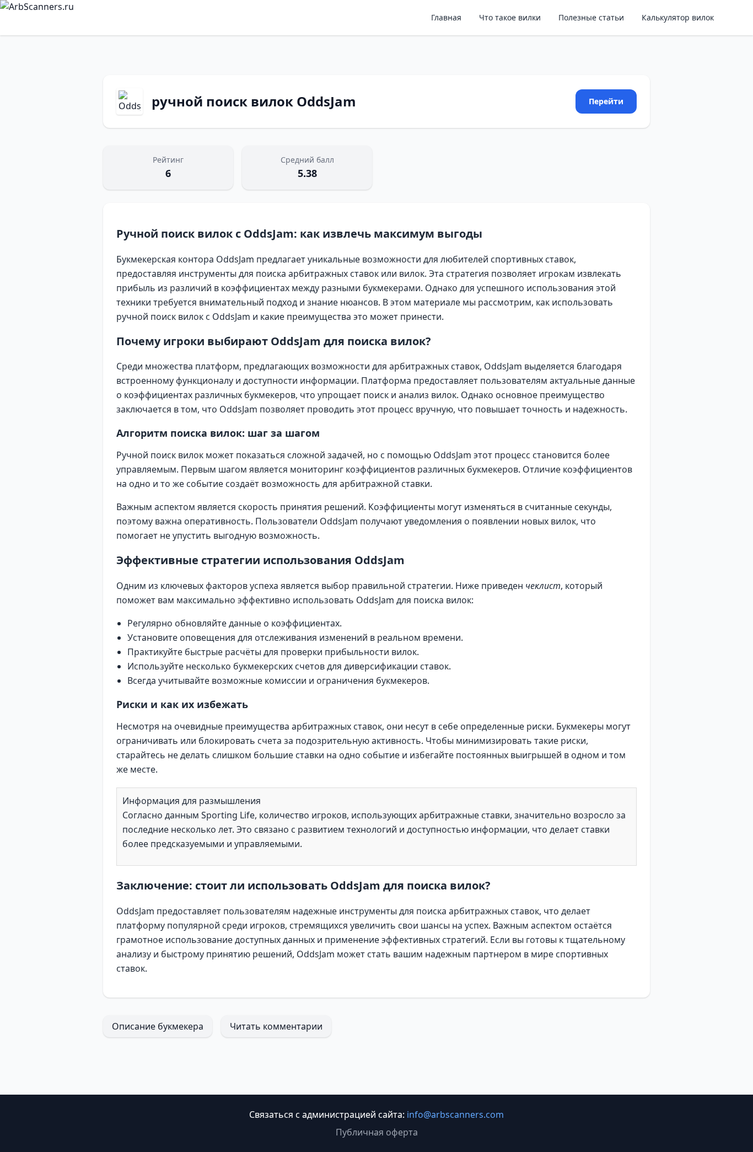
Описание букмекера (157, 1026)
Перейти (606, 101)
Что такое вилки (510, 17)
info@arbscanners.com (455, 1114)
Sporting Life (228, 815)
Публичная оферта (377, 1132)
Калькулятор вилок (678, 17)
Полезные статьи (591, 17)
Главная (446, 17)
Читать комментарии (276, 1026)
